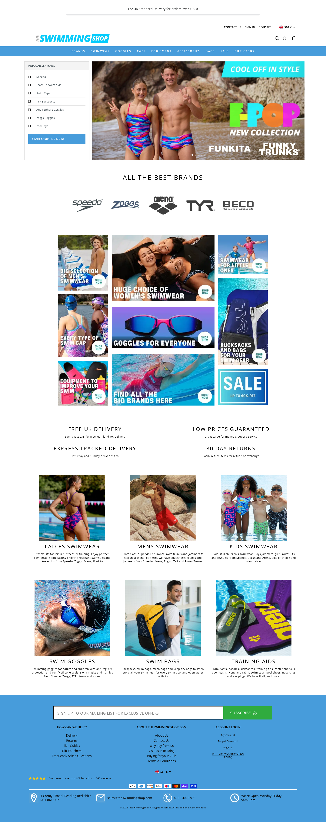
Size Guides (72, 746)
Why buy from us (162, 746)
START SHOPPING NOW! (48, 139)
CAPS (141, 51)
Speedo (41, 77)
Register (265, 27)
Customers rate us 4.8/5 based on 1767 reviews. (80, 778)
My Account (228, 735)
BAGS (210, 51)
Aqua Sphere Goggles (50, 109)
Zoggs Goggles (45, 118)
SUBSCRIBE (241, 712)
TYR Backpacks (45, 101)
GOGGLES (123, 51)
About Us (161, 735)
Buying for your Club (161, 756)
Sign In (250, 27)
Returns (72, 741)
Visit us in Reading (162, 751)
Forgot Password (228, 741)
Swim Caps (43, 93)
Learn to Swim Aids (48, 85)
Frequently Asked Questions (72, 756)
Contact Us (232, 27)
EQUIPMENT (161, 51)
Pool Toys (42, 126)
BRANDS (78, 51)
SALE (225, 51)
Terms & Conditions (162, 761)
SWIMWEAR (100, 51)
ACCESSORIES (188, 51)
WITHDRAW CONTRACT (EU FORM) (228, 755)
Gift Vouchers (72, 751)
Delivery (72, 735)
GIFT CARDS (244, 51)
